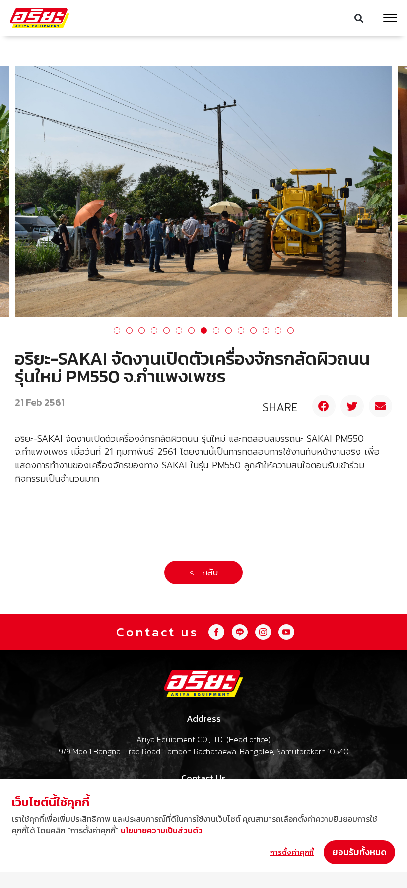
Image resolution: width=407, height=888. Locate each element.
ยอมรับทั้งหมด (359, 852)
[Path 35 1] (286, 632)
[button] (359, 18)
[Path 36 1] (216, 632)
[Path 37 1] (263, 632)
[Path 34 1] (240, 632)
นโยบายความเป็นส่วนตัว (162, 830)
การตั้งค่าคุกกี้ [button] (292, 852)
